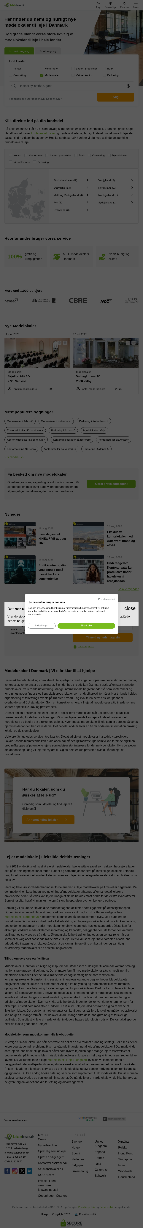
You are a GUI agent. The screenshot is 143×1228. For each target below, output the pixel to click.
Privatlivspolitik (106, 599)
